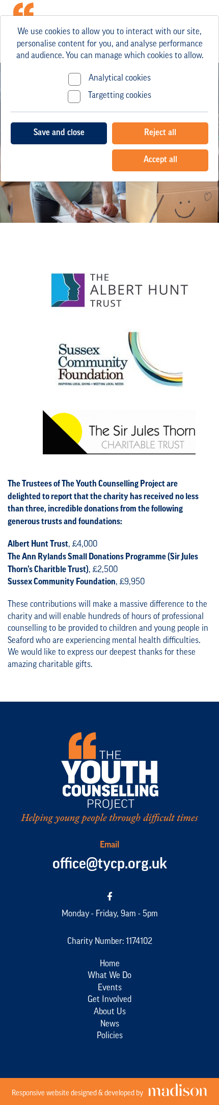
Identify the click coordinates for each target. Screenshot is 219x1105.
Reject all (160, 133)
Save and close (59, 133)
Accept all (160, 160)
